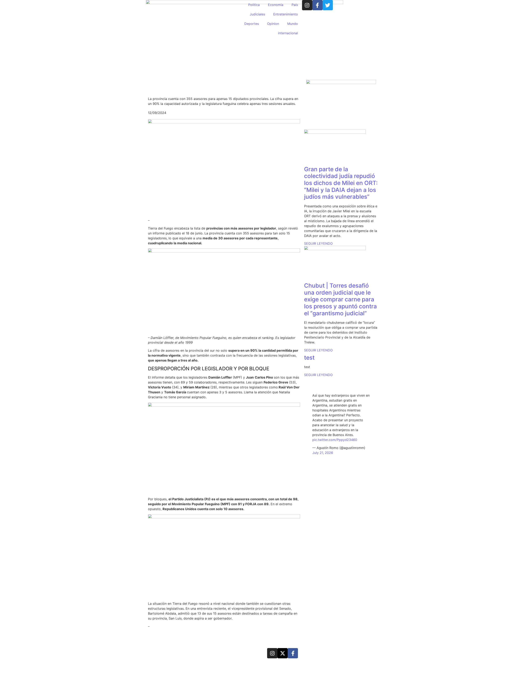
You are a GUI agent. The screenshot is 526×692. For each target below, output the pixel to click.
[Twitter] (328, 5)
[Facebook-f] (317, 5)
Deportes (251, 24)
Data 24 (163, 652)
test (309, 357)
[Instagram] (307, 5)
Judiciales (257, 14)
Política (254, 5)
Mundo (292, 24)
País (295, 5)
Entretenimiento (285, 14)
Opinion (273, 24)
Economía (275, 5)
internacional (288, 33)
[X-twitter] (282, 653)
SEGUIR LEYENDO (318, 243)
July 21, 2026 (322, 453)
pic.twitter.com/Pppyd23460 (334, 440)
